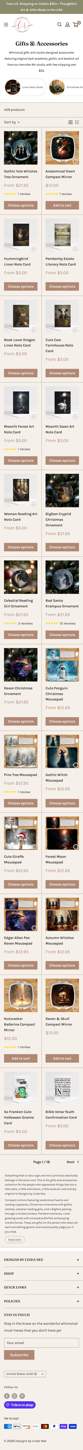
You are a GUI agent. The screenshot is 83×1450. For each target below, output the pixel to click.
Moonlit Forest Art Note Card (19, 429)
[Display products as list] (77, 122)
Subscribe (19, 1355)
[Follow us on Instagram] (14, 1396)
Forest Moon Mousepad (56, 859)
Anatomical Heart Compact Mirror (60, 174)
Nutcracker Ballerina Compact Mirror (19, 1024)
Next (71, 1162)
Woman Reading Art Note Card (20, 517)
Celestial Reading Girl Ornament (18, 603)
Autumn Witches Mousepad (60, 941)
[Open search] (59, 24)
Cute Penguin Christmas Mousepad (57, 694)
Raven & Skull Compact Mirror (59, 1021)
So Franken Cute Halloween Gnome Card (19, 1117)
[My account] (67, 24)
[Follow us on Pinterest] (22, 1396)
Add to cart (62, 205)
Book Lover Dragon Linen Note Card (19, 343)
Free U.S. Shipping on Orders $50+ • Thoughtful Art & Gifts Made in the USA (41, 7)
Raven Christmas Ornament (18, 691)
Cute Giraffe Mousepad (14, 859)
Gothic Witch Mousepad (56, 778)
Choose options (21, 205)
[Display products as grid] (70, 122)
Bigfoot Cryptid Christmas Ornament (58, 519)
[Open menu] (6, 24)
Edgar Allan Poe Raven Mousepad (18, 941)
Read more (14, 1239)
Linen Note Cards (32, 87)
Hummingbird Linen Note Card (17, 261)
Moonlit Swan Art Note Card (60, 429)
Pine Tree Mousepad (20, 775)
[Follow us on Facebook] (7, 1396)
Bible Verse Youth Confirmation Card (61, 1115)
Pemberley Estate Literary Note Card (61, 261)
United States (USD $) (21, 1374)
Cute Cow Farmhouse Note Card (59, 345)
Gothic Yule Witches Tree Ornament (20, 174)
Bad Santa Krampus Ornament (62, 603)
